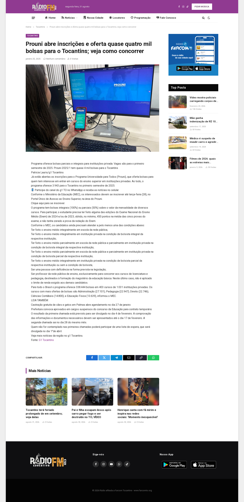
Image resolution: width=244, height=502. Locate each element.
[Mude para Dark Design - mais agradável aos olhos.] (208, 17)
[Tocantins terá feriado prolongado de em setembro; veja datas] (46, 392)
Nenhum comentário (55, 59)
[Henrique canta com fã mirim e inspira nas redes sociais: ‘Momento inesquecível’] (138, 392)
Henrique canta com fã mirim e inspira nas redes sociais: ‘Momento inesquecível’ (138, 413)
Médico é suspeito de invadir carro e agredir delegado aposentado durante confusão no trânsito (203, 140)
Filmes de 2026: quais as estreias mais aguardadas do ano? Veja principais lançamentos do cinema (204, 160)
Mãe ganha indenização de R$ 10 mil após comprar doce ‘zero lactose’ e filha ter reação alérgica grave (204, 120)
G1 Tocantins (46, 340)
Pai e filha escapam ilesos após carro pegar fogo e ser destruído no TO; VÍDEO (91, 413)
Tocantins (32, 36)
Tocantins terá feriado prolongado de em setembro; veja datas (44, 413)
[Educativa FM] (44, 6)
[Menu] (33, 18)
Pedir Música (202, 6)
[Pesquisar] (203, 18)
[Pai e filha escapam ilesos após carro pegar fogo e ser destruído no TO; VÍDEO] (92, 392)
